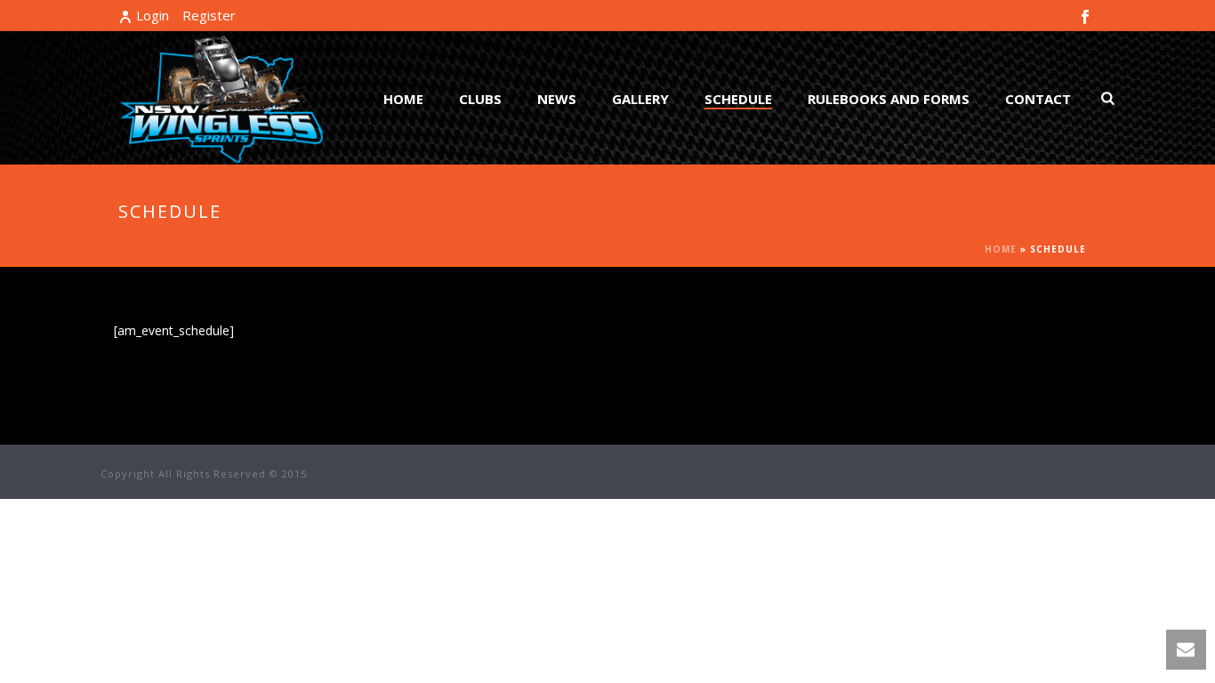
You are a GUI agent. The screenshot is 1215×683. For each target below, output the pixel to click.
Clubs (480, 99)
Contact (1038, 99)
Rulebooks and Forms (889, 99)
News (556, 99)
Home (403, 99)
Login (152, 15)
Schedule (738, 99)
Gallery (640, 99)
